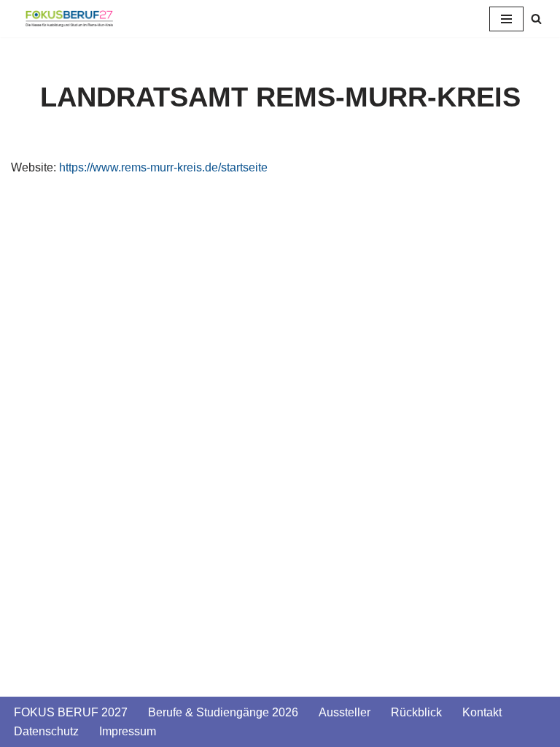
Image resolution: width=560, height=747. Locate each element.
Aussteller (344, 712)
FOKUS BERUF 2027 (71, 712)
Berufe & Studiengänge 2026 (223, 712)
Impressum (127, 731)
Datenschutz (46, 731)
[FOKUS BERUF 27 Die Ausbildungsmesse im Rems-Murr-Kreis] (69, 18)
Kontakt (482, 712)
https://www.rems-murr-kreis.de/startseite (163, 167)
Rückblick (416, 712)
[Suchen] (536, 18)
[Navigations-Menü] (506, 19)
